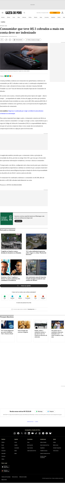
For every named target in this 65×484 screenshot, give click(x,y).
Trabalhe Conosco (43, 450)
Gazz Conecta (30, 447)
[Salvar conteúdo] (10, 39)
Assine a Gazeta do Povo (45, 453)
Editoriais (24, 17)
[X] (22, 433)
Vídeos (3, 459)
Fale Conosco (55, 450)
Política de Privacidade (6, 476)
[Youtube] (32, 433)
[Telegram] (43, 433)
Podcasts (3, 456)
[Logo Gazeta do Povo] (14, 12)
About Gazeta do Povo (44, 445)
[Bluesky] (50, 433)
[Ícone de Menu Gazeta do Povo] (3, 13)
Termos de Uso (15, 476)
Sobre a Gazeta (43, 442)
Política (30, 17)
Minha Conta (55, 445)
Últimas (8, 17)
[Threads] (40, 433)
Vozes (14, 17)
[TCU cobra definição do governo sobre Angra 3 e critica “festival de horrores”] (36, 241)
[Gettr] (47, 433)
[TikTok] (36, 433)
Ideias (41, 17)
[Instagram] (25, 433)
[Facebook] (18, 433)
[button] (24, 309)
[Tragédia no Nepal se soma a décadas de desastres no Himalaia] (11, 241)
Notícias (3, 17)
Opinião (15, 445)
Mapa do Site (4, 479)
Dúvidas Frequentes (57, 447)
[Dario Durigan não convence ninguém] (24, 324)
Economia (47, 17)
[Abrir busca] (24, 12)
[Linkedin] (29, 433)
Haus (28, 442)
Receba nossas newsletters (43, 457)
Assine (54, 442)
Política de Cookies (23, 476)
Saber (19, 17)
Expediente (42, 447)
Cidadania (53, 17)
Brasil (3, 445)
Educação (3, 453)
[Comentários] (2, 39)
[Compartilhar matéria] (6, 39)
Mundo (59, 17)
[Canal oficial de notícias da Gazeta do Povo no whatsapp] (15, 433)
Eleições (35, 17)
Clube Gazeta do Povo (31, 450)
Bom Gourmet (30, 445)
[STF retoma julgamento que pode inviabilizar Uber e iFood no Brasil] (7, 324)
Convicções (16, 447)
